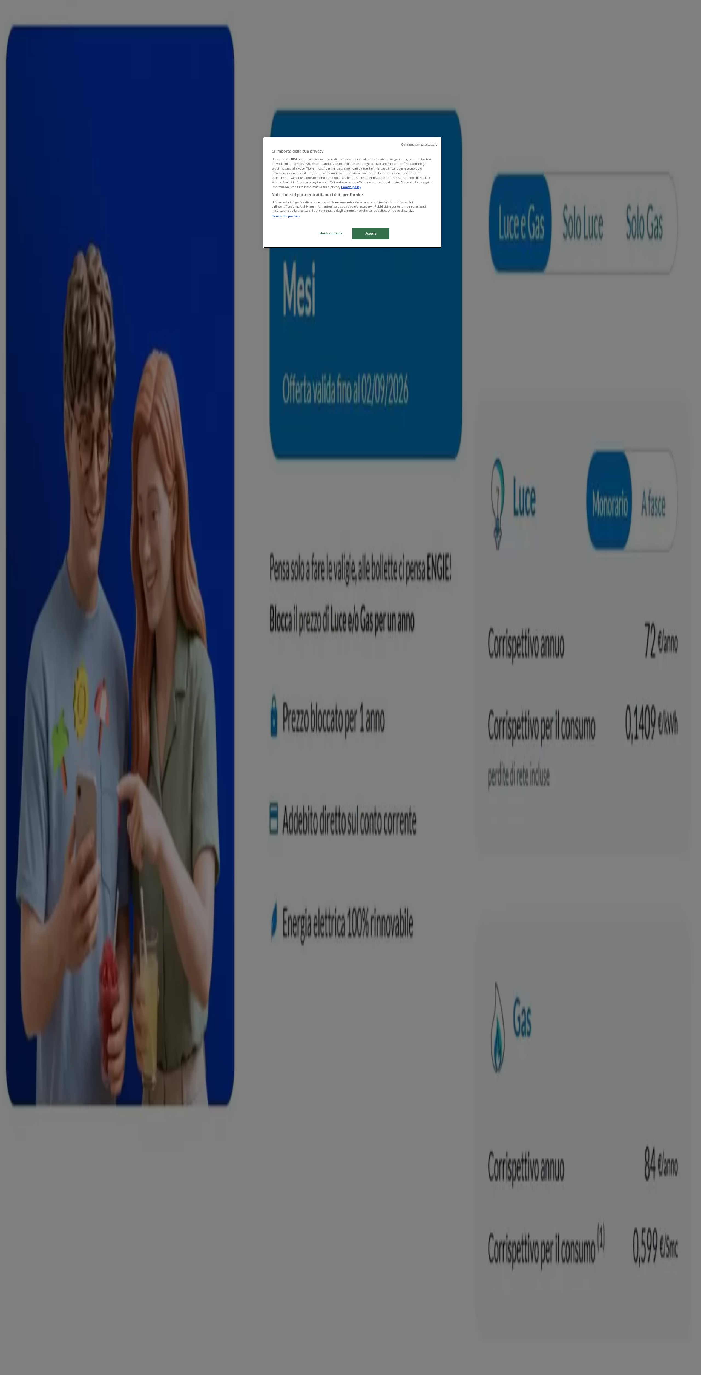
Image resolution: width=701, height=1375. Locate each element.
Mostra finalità (331, 233)
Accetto (371, 233)
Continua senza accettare (419, 145)
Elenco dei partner (286, 216)
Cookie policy (351, 187)
